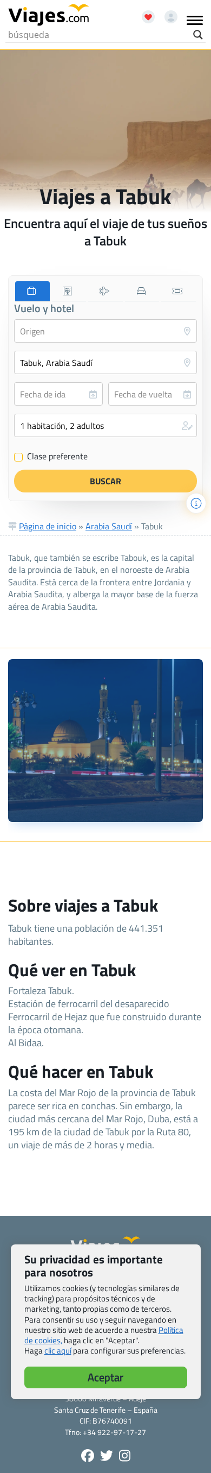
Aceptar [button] (105, 1377)
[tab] (32, 291)
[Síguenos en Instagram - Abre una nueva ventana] (124, 1455)
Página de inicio (47, 526)
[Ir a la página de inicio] (48, 15)
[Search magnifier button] (198, 34)
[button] (105, 425)
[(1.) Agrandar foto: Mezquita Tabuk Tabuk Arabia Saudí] (105, 740)
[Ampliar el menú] (195, 20)
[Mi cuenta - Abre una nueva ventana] (167, 13)
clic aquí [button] (57, 1350)
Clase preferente (51, 457)
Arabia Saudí (108, 526)
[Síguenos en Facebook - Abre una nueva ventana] (88, 1455)
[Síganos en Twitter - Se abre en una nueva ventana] (106, 1455)
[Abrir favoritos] (143, 13)
